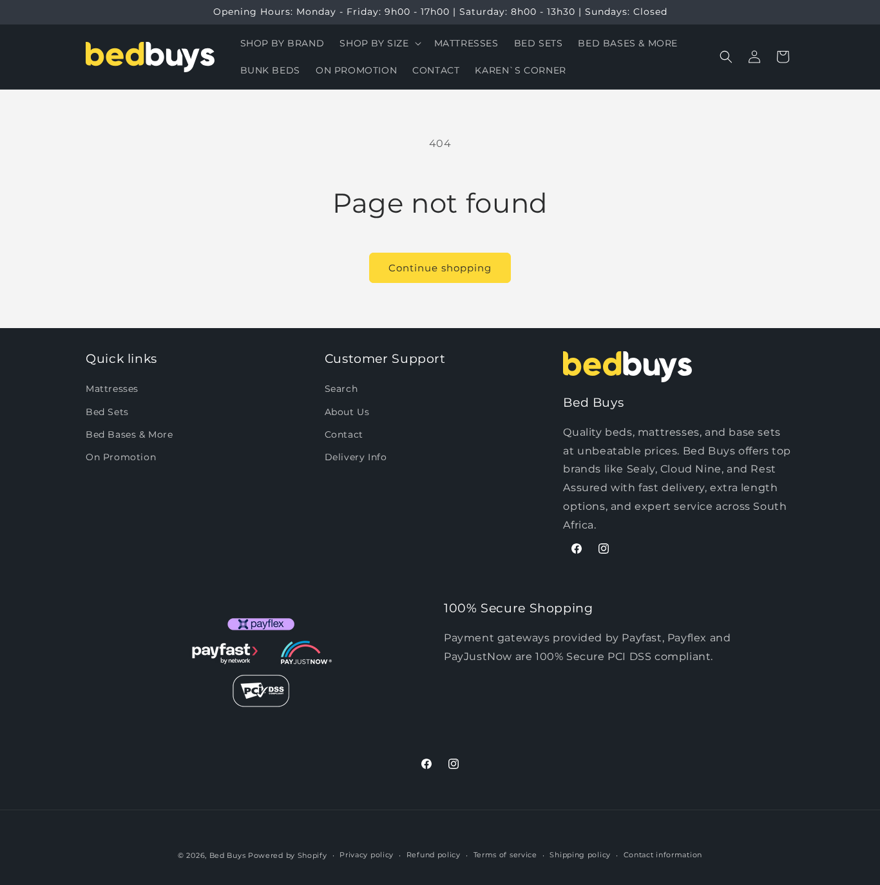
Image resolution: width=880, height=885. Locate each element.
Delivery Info (356, 457)
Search (341, 388)
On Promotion (121, 457)
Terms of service (505, 854)
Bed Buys (227, 855)
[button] (379, 43)
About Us (347, 412)
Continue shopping (440, 268)
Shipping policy (580, 854)
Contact (344, 434)
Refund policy (434, 854)
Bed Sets (107, 412)
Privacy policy (367, 854)
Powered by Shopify (287, 855)
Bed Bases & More (129, 434)
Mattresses (112, 388)
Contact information (663, 854)
